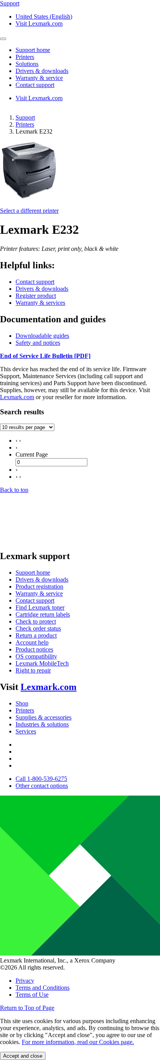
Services (26, 731)
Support (25, 117)
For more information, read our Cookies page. (78, 1042)
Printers (25, 124)
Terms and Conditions (43, 987)
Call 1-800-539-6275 (41, 778)
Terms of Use (32, 994)
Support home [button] (33, 50)
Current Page (32, 454)
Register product (36, 295)
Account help (32, 642)
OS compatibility (36, 656)
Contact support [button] (35, 85)
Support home (33, 572)
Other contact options (42, 785)
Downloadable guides (42, 335)
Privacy (25, 980)
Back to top (14, 490)
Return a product (36, 635)
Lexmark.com (17, 397)
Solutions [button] (27, 64)
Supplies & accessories (43, 717)
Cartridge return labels (43, 614)
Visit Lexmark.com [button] (39, 23)
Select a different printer (29, 210)
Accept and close (22, 1056)
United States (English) (44, 16)
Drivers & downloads (42, 288)
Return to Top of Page (27, 1007)
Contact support (35, 281)
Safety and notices (38, 342)
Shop (22, 703)
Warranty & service (39, 593)
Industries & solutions (42, 724)
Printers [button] (25, 57)
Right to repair (33, 670)
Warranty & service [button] (39, 78)
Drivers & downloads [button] (42, 71)
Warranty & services (40, 302)
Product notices (34, 649)
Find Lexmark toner (40, 607)
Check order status (38, 628)
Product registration (39, 586)
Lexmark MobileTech (42, 663)
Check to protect (36, 621)
